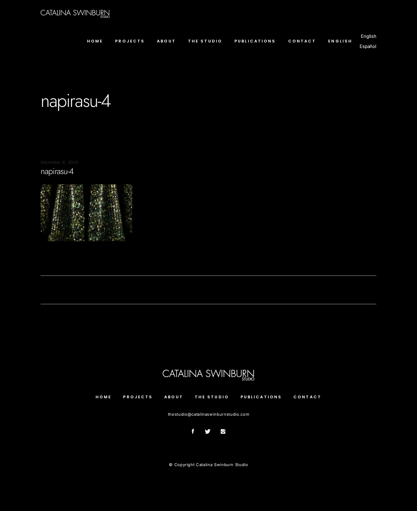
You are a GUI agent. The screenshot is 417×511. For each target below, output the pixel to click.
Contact (307, 397)
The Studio (212, 397)
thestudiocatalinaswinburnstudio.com (208, 414)
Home (103, 397)
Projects (138, 397)
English (368, 36)
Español (368, 46)
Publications (261, 397)
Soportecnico (54, 259)
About (173, 397)
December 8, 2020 (59, 162)
